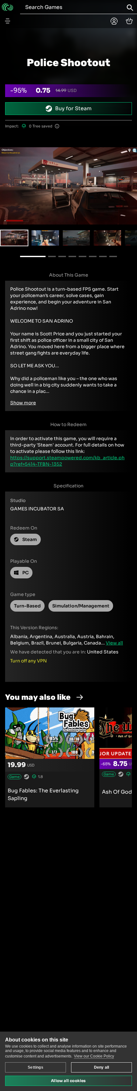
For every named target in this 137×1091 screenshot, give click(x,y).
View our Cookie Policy (94, 1056)
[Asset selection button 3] (107, 238)
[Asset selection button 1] (45, 238)
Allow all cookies (68, 1080)
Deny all (101, 1067)
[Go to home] (7, 7)
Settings (35, 1067)
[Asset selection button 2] (76, 238)
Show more (23, 403)
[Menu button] (8, 21)
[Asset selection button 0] (14, 238)
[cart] (129, 21)
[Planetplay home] (114, 21)
